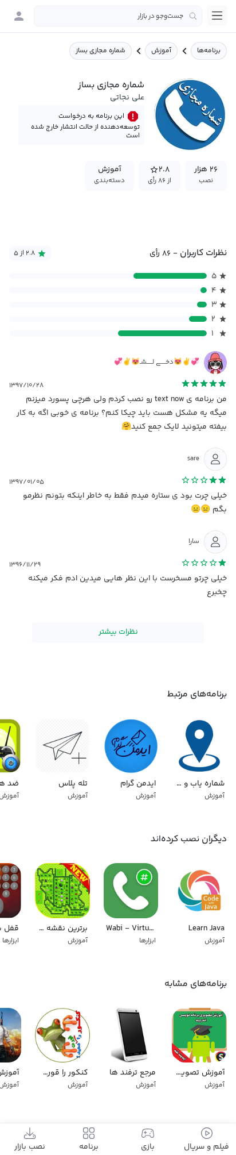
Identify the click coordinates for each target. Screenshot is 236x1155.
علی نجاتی (127, 97)
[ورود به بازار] (19, 16)
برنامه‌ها (209, 50)
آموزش (161, 50)
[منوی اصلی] (217, 15)
